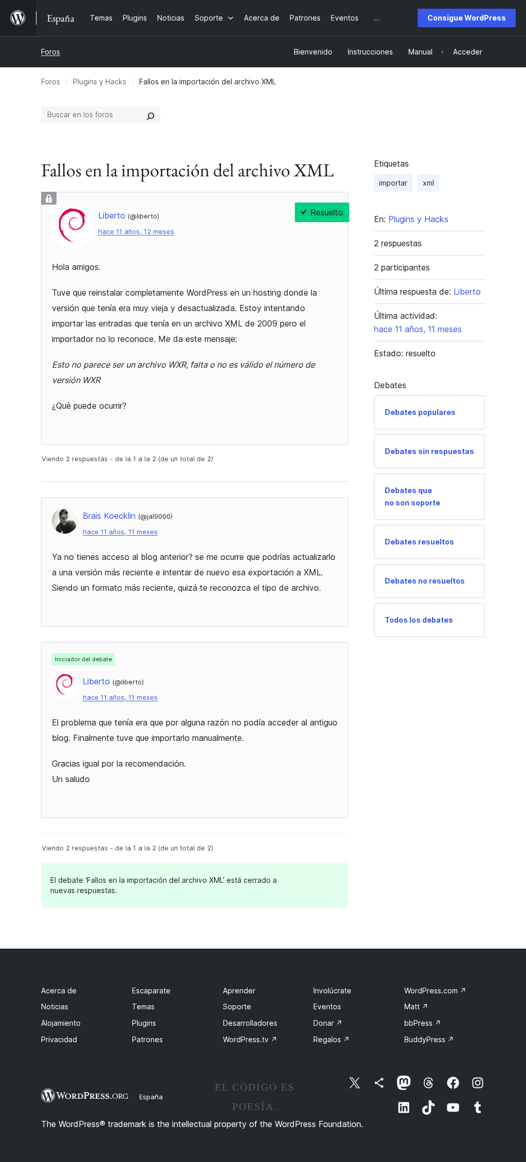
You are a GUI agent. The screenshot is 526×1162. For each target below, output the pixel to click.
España (151, 1097)
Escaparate (151, 990)
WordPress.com (435, 990)
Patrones (147, 1039)
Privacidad (59, 1039)
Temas (143, 1006)
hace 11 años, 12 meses (136, 231)
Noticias (54, 1006)
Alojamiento (61, 1023)
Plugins (144, 1023)
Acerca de (59, 990)
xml (428, 182)
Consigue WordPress (466, 17)
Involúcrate (332, 990)
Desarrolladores (250, 1023)
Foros (50, 51)
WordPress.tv (250, 1039)
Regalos (331, 1039)
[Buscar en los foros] (150, 114)
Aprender (239, 990)
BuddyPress (429, 1039)
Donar (328, 1023)
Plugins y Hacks (99, 81)
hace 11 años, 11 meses (120, 532)
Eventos (327, 1006)
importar (393, 182)
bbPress (422, 1023)
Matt (416, 1006)
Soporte (237, 1006)
